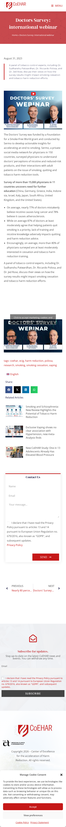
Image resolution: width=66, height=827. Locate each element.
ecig (21, 360)
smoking (20, 365)
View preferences (33, 815)
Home (15, 35)
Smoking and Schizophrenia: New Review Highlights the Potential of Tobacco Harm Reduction (42, 412)
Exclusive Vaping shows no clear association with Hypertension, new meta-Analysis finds (41, 432)
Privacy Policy (15, 545)
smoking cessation (37, 365)
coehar (14, 360)
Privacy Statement (39, 822)
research (9, 365)
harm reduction (34, 360)
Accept (33, 806)
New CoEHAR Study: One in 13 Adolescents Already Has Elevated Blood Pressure (43, 451)
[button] (61, 774)
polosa (48, 360)
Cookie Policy (22, 822)
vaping (53, 365)
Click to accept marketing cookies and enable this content (33, 319)
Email (4, 666)
